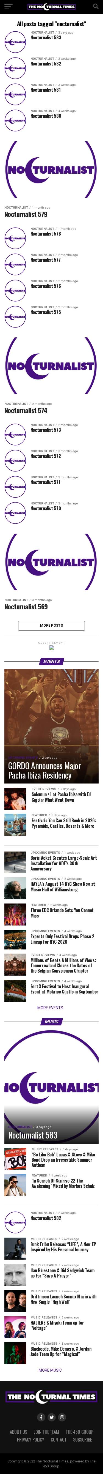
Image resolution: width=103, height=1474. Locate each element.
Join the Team (46, 1432)
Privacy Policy (30, 1439)
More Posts (51, 625)
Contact (58, 1439)
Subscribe (82, 1439)
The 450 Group (79, 1432)
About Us (18, 1432)
